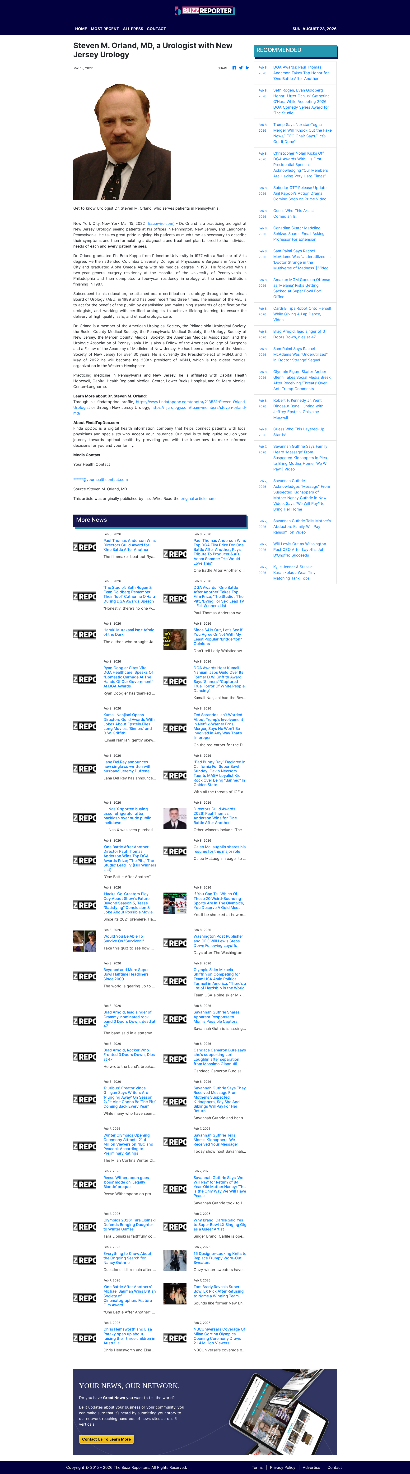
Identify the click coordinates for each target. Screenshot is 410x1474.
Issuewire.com (160, 223)
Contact (334, 1467)
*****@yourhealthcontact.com (100, 479)
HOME (81, 28)
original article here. (198, 498)
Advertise (311, 1467)
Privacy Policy (282, 1467)
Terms (257, 1467)
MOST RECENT (105, 28)
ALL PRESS (133, 28)
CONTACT (156, 28)
